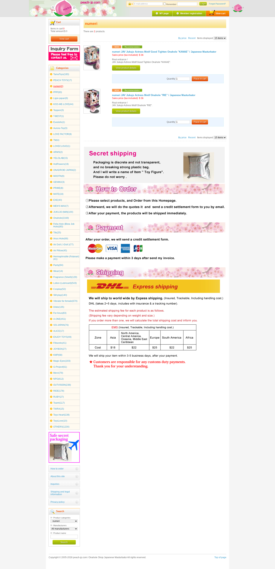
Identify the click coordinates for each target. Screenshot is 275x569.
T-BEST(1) (58, 116)
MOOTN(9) (58, 176)
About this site (58, 476)
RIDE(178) (58, 391)
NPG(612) (58, 379)
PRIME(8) (58, 188)
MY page (164, 13)
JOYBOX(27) (59, 349)
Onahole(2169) (61, 218)
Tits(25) (57, 232)
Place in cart (200, 78)
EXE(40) (57, 200)
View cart (220, 13)
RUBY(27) (58, 397)
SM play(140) (60, 295)
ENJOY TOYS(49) (62, 337)
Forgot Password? (217, 4)
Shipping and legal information (60, 493)
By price (182, 38)
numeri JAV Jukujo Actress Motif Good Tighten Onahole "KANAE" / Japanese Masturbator (164, 52)
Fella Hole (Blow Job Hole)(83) (63, 225)
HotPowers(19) (61, 164)
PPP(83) (57, 92)
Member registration (191, 13)
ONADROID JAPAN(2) (64, 170)
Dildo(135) (58, 307)
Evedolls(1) (59, 122)
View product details (126, 68)
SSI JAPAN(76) (61, 325)
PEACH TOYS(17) (62, 80)
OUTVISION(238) (62, 385)
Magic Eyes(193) (62, 361)
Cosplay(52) (59, 289)
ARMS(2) (58, 152)
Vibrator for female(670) (65, 301)
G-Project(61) (60, 367)
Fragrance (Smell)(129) (65, 277)
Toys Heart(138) (61, 415)
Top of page (220, 557)
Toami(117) (59, 403)
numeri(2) (58, 86)
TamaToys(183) (61, 74)
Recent (191, 38)
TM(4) (56, 140)
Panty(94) (58, 265)
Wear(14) (58, 271)
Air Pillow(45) (60, 250)
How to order (57, 468)
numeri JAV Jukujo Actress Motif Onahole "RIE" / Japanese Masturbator (153, 95)
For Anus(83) (59, 313)
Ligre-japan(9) (60, 98)
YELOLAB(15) (60, 158)
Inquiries (55, 484)
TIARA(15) (58, 409)
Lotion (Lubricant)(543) (65, 283)
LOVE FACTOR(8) (62, 134)
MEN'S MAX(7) (60, 206)
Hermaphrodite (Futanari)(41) (66, 257)
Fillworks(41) (59, 343)
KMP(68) (57, 355)
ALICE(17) (58, 331)
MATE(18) (58, 194)
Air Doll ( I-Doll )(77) (63, 244)
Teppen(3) (58, 110)
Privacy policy (58, 502)
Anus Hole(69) (60, 238)
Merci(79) (58, 373)
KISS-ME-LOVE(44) (63, 104)
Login (203, 3)
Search (64, 542)
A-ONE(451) (59, 319)
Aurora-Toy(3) (60, 128)
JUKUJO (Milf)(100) (63, 212)
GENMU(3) (59, 182)
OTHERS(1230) (61, 426)
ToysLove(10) (60, 420)
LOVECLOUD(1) (61, 146)
